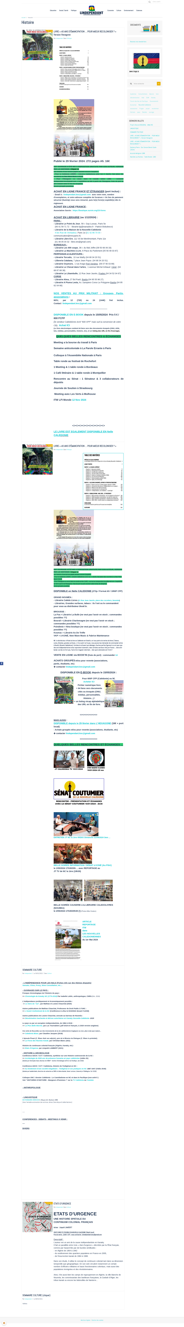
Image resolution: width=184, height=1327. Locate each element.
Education (53, 10)
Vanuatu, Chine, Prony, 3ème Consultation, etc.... (42, 985)
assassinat (133, 108)
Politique (73, 10)
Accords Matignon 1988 (137, 153)
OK (159, 84)
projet (148, 108)
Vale (143, 98)
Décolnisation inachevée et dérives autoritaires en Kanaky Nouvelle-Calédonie (57, 1018)
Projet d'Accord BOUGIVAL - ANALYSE (141, 125)
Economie (111, 10)
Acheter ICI (88, 681)
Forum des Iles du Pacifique (139, 101)
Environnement (128, 10)
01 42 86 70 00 (93, 232)
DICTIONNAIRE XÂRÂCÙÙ (30, 1100)
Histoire (132, 112)
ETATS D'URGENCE (62, 1203)
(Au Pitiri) (107, 865)
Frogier (141, 108)
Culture (119, 10)
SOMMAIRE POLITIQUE (136, 132)
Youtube (90, 1080)
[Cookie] (4, 1323)
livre (157, 94)
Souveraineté (154, 101)
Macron (151, 94)
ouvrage (151, 112)
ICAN (147, 98)
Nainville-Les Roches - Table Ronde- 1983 (143, 157)
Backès (144, 112)
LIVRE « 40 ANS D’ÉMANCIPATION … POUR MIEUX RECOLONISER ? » (85, 445)
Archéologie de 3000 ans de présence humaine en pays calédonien (52, 1058)
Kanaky (153, 98)
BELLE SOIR (60, 865)
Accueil (23, 17)
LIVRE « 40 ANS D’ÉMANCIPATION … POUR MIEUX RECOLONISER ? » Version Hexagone (144, 137)
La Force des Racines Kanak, (37, 1041)
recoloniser (155, 108)
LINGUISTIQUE (134, 128)
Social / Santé (63, 10)
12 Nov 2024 (79, 399)
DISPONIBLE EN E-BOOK (69, 314)
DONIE (64, 435)
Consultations (142, 94)
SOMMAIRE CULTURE (32, 969)
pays (138, 112)
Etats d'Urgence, (32, 1048)
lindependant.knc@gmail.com (77, 194)
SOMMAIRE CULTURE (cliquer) (36, 1295)
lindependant (59, 38)
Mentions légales (85, 1320)
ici (116, 655)
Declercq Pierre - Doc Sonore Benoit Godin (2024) (143, 148)
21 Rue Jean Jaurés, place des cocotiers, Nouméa (98, 600)
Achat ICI (64, 325)
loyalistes (133, 94)
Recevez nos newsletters (138, 42)
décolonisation (134, 98)
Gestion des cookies (97, 1320)
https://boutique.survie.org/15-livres (89, 210)
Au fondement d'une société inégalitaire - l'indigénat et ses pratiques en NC (56, 1069)
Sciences (139, 10)
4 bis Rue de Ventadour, (66, 232)
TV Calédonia (78, 1080)
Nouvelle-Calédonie (144, 105)
